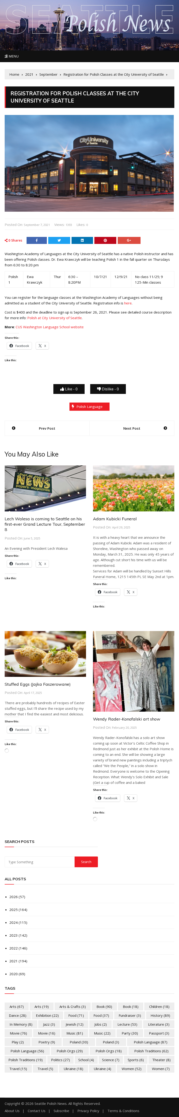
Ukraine (73, 1068)
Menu (13, 56)
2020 (13, 973)
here (128, 303)
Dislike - (110, 389)
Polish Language (89, 406)
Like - (71, 389)
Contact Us (36, 1111)
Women (131, 1068)
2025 (13, 909)
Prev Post (47, 428)
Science (110, 1059)
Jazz (49, 1024)
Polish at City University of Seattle (54, 317)
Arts (17, 1006)
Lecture (127, 1024)
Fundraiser (130, 1015)
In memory (21, 1024)
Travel (18, 1068)
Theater (161, 1059)
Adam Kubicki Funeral (115, 518)
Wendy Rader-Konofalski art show (126, 719)
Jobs (100, 1024)
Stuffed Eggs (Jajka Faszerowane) (38, 684)
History (160, 1015)
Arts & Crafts (72, 1006)
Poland (79, 1042)
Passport (159, 1033)
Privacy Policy (88, 1111)
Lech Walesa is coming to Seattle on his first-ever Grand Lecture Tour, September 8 (45, 524)
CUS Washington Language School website (50, 327)
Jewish (74, 1024)
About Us (12, 1111)
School (86, 1059)
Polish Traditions (151, 1051)
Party (130, 1033)
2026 (13, 896)
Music (74, 1033)
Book (104, 1006)
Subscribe (61, 1111)
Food (76, 1015)
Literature (158, 1024)
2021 (13, 961)
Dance (17, 1015)
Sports (136, 1059)
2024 (13, 922)
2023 (13, 935)
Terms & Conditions (123, 1111)
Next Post (131, 428)
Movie (18, 1033)
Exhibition (47, 1015)
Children (159, 1006)
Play (18, 1042)
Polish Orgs (70, 1051)
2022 (13, 948)
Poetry (46, 1042)
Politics (60, 1059)
